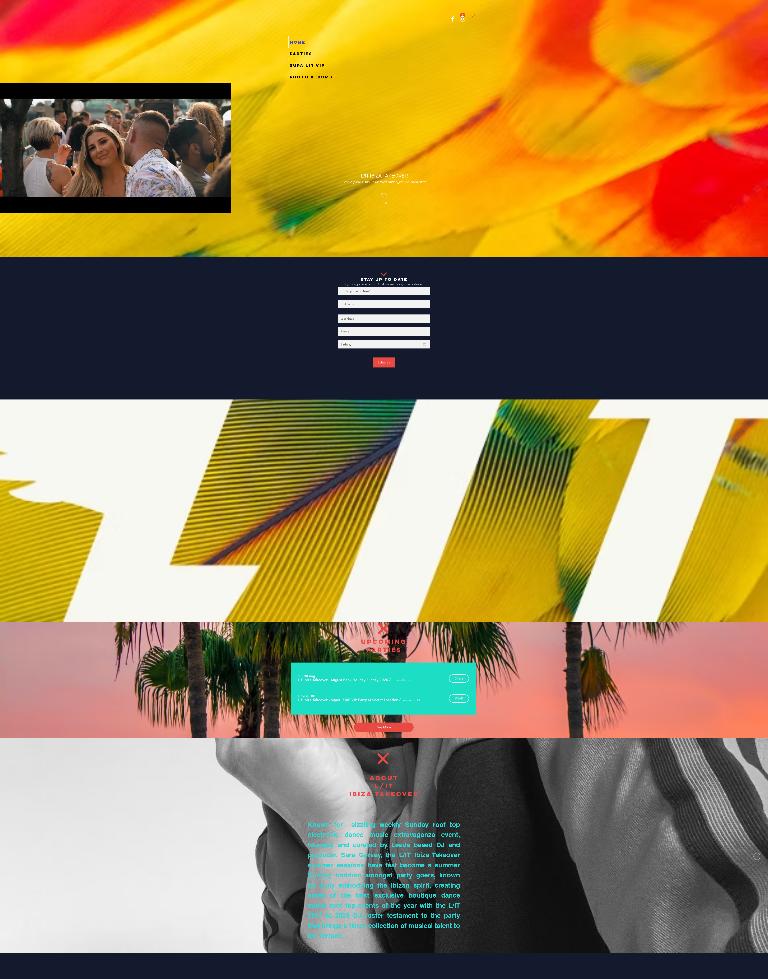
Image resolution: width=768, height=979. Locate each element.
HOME (291, 42)
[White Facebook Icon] (452, 18)
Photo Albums (291, 76)
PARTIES (291, 53)
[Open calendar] (424, 344)
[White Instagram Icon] (462, 18)
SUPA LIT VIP (291, 65)
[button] (343, 680)
